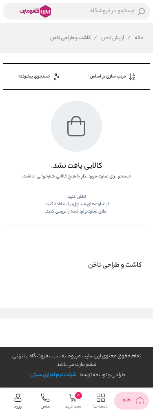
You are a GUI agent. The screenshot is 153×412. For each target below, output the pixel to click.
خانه (135, 38)
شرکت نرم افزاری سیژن (53, 375)
